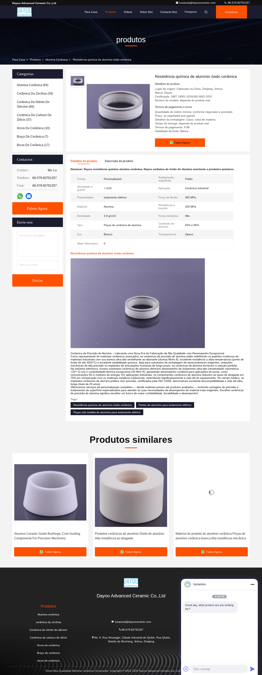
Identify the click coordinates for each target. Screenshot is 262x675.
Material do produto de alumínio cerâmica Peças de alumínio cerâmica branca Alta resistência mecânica (210, 536)
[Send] (252, 669)
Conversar (231, 11)
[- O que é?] (20, 196)
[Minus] (252, 584)
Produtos (110, 11)
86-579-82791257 (238, 2)
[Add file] (186, 669)
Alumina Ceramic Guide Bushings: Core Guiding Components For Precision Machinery (47, 536)
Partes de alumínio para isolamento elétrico (165, 404)
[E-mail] (28, 196)
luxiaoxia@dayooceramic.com (197, 2)
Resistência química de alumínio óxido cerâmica (102, 404)
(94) (32, 85)
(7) (32, 136)
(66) (33, 104)
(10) (33, 128)
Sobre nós (146, 11)
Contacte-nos (168, 11)
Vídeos (128, 11)
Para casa (91, 11)
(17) (33, 145)
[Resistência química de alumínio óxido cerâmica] (118, 106)
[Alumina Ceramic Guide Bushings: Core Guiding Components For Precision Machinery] (50, 492)
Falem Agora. (37, 208)
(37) (34, 117)
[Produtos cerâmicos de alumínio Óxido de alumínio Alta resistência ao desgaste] (131, 492)
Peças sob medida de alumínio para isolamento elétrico (107, 412)
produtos (35, 59)
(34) (35, 93)
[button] (19, 501)
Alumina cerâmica (56, 59)
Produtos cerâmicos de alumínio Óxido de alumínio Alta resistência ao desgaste (129, 536)
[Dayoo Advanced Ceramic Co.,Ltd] (24, 12)
